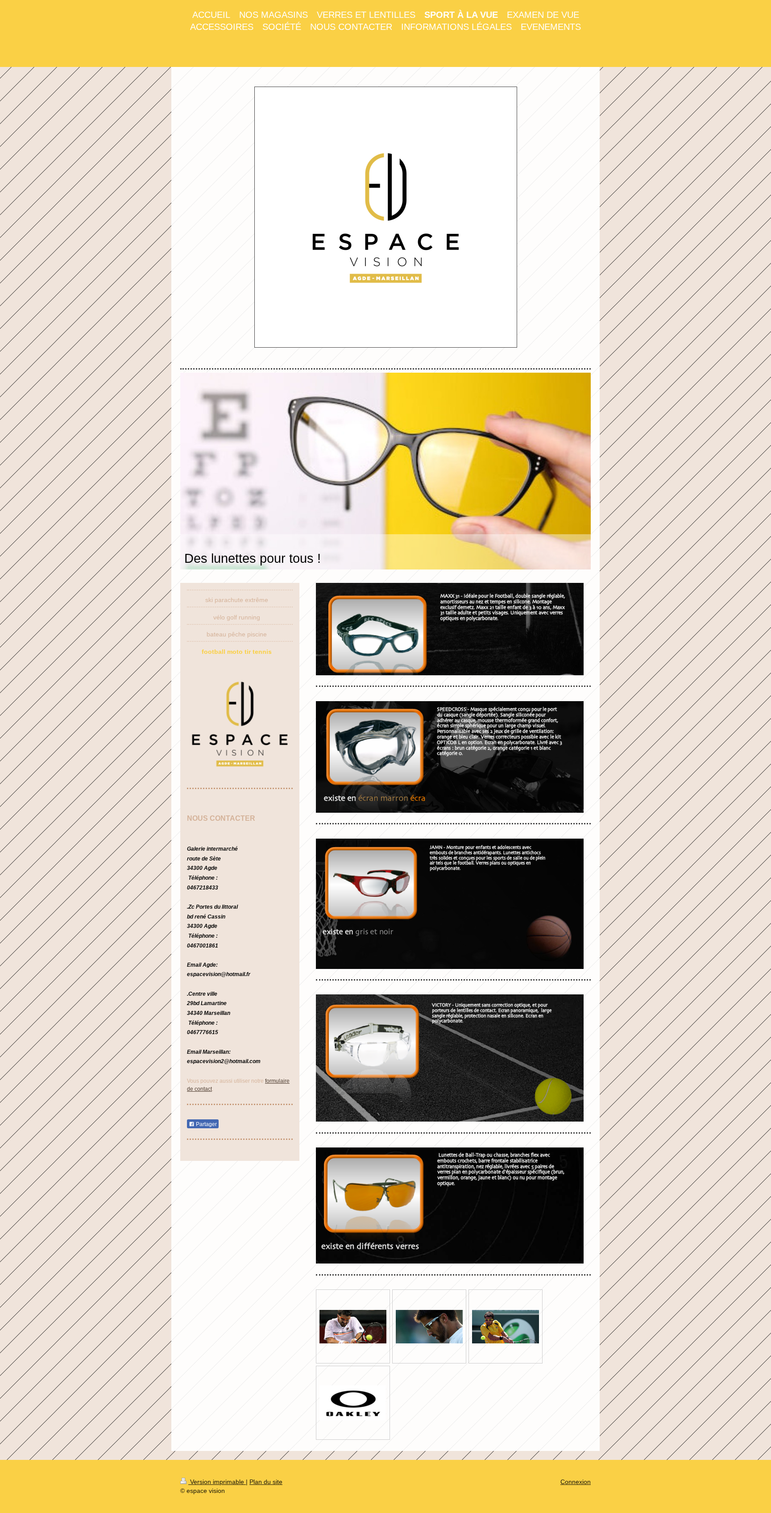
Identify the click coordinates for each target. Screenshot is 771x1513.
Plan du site (265, 1481)
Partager (206, 1124)
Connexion (575, 1481)
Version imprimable (217, 1481)
